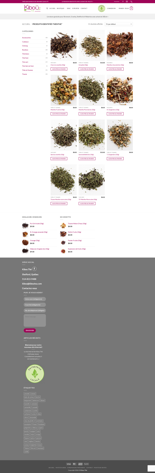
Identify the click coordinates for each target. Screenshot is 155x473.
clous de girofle (28, 421)
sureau (26, 445)
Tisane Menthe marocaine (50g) (61, 199)
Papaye (26, 438)
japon (41, 428)
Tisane (24, 74)
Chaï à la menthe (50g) (58, 65)
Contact (84, 8)
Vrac (69, 8)
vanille (26, 452)
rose (25, 441)
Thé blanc (25, 54)
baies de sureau (29, 397)
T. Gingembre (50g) (113, 154)
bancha (38, 397)
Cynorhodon (39, 421)
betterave (36, 400)
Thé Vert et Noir (28, 66)
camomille (27, 407)
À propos (75, 8)
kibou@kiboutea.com (32, 283)
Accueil (52, 8)
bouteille (27, 404)
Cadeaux (25, 42)
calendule (34, 404)
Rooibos (25, 50)
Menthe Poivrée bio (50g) (87, 110)
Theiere (26, 448)
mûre (32, 434)
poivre (33, 438)
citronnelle (33, 417)
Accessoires (26, 38)
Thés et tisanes (27, 70)
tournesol (40, 448)
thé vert (33, 448)
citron (26, 417)
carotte (35, 411)
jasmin (26, 431)
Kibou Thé (83, 470)
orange (38, 434)
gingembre (27, 428)
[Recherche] (47, 8)
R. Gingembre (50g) (113, 110)
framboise (41, 424)
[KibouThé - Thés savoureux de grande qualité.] (32, 8)
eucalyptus (27, 424)
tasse (39, 445)
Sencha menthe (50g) (57, 154)
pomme (38, 438)
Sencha (37, 441)
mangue (32, 431)
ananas (33, 393)
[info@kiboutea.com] (127, 1)
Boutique (60, 8)
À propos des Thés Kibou (76, 467)
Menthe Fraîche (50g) (58, 110)
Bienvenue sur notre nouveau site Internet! (33, 346)
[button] (111, 8)
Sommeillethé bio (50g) (86, 154)
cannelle (34, 407)
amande (26, 393)
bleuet (43, 400)
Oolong (25, 46)
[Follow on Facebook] (123, 1)
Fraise (34, 424)
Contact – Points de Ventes (96, 467)
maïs (38, 431)
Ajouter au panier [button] (59, 69)
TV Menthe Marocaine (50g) (88, 199)
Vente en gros (61, 467)
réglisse (31, 441)
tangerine (33, 445)
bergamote (27, 400)
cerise (34, 414)
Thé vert (25, 62)
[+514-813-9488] (132, 1)
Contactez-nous (29, 288)
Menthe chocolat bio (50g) (115, 65)
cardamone (27, 411)
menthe (26, 434)
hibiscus (35, 428)
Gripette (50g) (83, 65)
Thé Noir (25, 58)
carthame (27, 414)
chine (39, 414)
